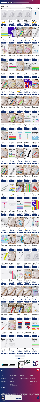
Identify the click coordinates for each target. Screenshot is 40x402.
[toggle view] (37, 8)
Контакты (2, 375)
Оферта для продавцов (33, 381)
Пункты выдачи (12, 373)
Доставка (21, 376)
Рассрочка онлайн (13, 376)
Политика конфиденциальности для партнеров (34, 384)
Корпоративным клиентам (14, 375)
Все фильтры (28, 8)
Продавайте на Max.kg (36, 0)
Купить (3, 25)
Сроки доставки (10, 8)
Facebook (2, 392)
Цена (19, 8)
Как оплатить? (22, 375)
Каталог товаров (12, 381)
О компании (2, 373)
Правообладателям (3, 381)
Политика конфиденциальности (13, 385)
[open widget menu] (38, 397)
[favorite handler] (7, 10)
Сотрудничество (32, 376)
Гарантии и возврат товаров (24, 378)
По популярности (4, 8)
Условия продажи (3, 378)
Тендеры (11, 378)
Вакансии (2, 376)
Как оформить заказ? (30, 0)
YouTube (2, 390)
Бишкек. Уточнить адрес (5, 0)
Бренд (15, 8)
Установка (23, 8)
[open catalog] (8, 2)
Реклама (31, 375)
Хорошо (19, 398)
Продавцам (31, 373)
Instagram (2, 389)
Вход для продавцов (33, 378)
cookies (11, 396)
